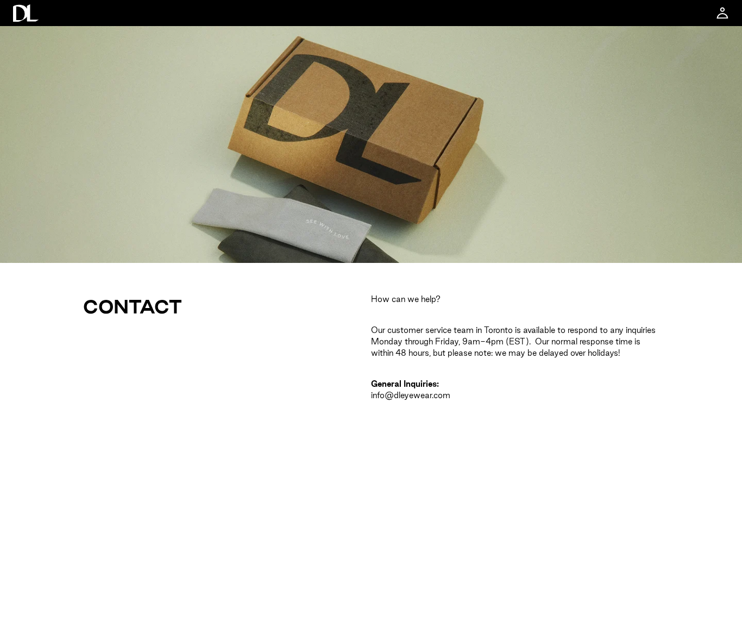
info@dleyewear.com (410, 395)
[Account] (722, 13)
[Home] (26, 13)
